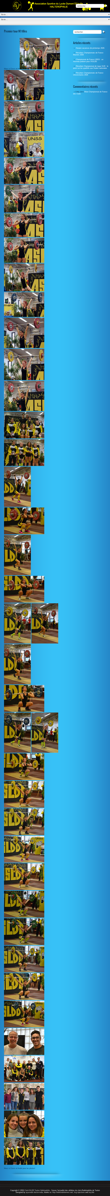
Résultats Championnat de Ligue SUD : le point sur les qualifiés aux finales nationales (90, 67)
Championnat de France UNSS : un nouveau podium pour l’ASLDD (88, 60)
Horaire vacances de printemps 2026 (90, 48)
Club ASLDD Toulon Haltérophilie (37, 1190)
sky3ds (91, 1192)
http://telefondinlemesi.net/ (62, 1192)
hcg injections (79, 1192)
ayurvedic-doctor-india (34, 1192)
